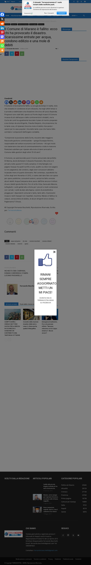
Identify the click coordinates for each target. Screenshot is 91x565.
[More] (2, 50)
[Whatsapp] (2, 46)
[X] (2, 19)
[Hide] (1, 54)
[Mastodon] (2, 37)
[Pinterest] (2, 32)
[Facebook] (2, 14)
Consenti (62, 13)
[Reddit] (2, 23)
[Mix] (2, 41)
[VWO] (33, 13)
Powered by (27, 13)
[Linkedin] (2, 28)
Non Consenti (49, 13)
